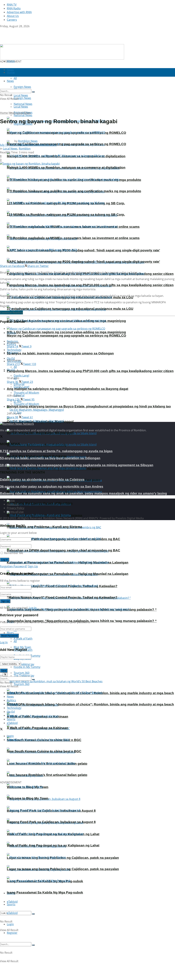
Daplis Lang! (21, 375)
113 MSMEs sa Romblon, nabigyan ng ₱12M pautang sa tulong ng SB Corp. (66, 214)
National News (23, 115)
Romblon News (28, 141)
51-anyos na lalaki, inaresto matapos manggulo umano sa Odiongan (60, 353)
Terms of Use (15, 512)
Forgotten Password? (13, 566)
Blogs (10, 633)
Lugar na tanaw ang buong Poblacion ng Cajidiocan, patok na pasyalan (63, 869)
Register (12, 933)
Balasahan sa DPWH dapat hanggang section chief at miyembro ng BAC (63, 550)
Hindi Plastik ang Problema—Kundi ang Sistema (44, 527)
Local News (21, 107)
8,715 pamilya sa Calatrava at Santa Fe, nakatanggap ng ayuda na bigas (56, 451)
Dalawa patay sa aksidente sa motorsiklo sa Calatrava (42, 479)
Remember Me (13, 553)
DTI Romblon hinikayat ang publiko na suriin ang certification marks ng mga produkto (74, 191)
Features (12, 704)
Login (10, 924)
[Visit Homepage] (21, 42)
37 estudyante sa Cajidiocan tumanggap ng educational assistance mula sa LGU (70, 308)
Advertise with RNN (19, 12)
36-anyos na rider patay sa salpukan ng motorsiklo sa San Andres (51, 486)
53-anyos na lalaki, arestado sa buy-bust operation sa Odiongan (50, 458)
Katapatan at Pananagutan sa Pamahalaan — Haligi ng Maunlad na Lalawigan (67, 574)
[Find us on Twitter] (1, 30)
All (15, 367)
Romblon (25, 148)
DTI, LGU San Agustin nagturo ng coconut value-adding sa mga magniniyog (66, 332)
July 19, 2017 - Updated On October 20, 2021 (28, 145)
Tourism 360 (21, 684)
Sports (11, 904)
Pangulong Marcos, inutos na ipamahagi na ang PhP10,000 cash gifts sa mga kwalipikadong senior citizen (90, 285)
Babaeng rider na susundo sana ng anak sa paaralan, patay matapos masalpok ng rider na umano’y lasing (83, 493)
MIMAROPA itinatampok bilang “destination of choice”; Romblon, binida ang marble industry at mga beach (90, 704)
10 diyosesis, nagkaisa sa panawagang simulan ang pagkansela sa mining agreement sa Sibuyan (76, 465)
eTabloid (12, 913)
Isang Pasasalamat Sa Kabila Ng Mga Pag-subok (45, 892)
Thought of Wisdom (26, 392)
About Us (13, 16)
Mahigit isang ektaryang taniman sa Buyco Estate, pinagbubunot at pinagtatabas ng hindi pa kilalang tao (89, 406)
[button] (5, 762)
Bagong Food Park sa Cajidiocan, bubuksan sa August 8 (51, 822)
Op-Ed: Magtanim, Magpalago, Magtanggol (40, 433)
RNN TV (12, 5)
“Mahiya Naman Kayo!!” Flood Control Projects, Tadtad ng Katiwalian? (62, 597)
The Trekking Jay (24, 675)
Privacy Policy (15, 508)
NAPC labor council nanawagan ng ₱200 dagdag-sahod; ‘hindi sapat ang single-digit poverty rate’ (83, 250)
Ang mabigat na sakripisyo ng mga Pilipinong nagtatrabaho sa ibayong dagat (67, 389)
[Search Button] (33, 913)
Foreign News (22, 98)
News (12, 113)
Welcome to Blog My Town (27, 798)
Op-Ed (11, 712)
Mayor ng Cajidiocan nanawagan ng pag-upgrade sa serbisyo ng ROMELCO (66, 144)
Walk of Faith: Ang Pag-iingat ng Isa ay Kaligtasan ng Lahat (53, 845)
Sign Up (33, 566)
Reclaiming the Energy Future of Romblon (40, 503)
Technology (14, 708)
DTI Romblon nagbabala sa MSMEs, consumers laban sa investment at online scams (73, 238)
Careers (12, 20)
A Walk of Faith (23, 638)
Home (11, 61)
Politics (11, 700)
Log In (33, 608)
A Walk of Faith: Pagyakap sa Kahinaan (37, 728)
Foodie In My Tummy (27, 667)
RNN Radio (14, 8)
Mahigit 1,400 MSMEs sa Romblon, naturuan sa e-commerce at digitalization (66, 167)
